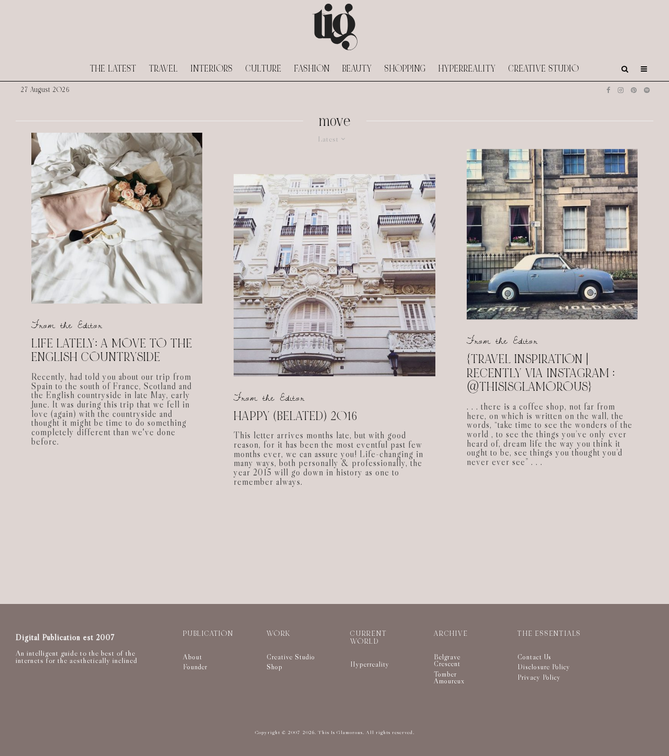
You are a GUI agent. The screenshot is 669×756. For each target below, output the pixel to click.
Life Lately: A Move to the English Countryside (111, 351)
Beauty (357, 68)
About (192, 657)
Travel (163, 68)
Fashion (312, 68)
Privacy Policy (539, 677)
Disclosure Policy (543, 666)
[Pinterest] (633, 90)
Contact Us (534, 657)
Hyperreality (467, 68)
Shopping (405, 68)
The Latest (113, 68)
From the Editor (66, 325)
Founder (195, 666)
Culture (264, 68)
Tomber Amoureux (449, 677)
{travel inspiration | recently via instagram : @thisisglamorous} (541, 373)
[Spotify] (646, 90)
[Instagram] (620, 90)
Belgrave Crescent (447, 660)
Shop (275, 666)
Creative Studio (544, 68)
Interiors (212, 68)
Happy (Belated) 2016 (296, 417)
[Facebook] (608, 90)
